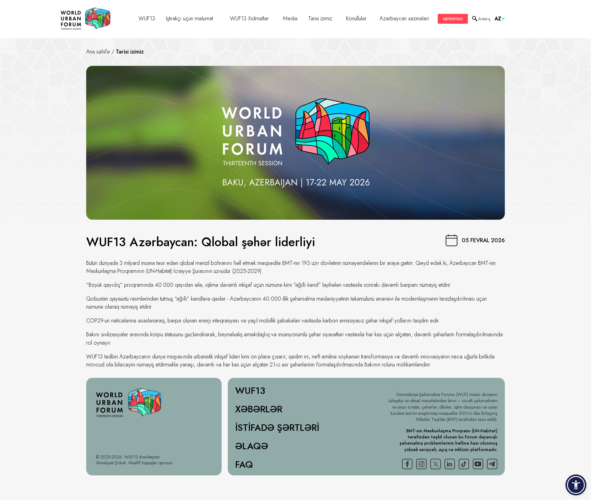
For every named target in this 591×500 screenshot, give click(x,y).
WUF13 (147, 18)
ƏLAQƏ (251, 446)
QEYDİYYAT (453, 19)
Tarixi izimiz (320, 18)
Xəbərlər (258, 409)
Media (290, 18)
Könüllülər (356, 18)
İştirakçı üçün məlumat (189, 18)
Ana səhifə (98, 52)
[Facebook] (407, 464)
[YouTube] (478, 464)
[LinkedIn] (449, 464)
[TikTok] (464, 464)
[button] (576, 485)
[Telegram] (492, 464)
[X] (435, 464)
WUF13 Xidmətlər (249, 18)
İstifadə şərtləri (277, 427)
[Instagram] (421, 464)
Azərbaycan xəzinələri (404, 18)
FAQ (244, 464)
